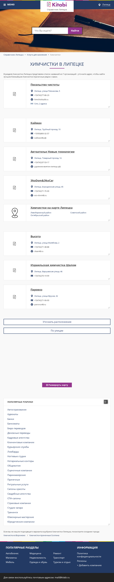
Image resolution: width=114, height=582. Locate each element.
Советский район (78, 212)
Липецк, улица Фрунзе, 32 (46, 296)
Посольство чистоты (45, 84)
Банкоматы (13, 423)
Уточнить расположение (57, 321)
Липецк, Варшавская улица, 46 (48, 271)
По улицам (57, 330)
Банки (10, 418)
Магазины (11, 557)
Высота (36, 236)
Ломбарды (13, 451)
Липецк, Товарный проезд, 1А (48, 158)
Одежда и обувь (38, 562)
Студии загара (15, 507)
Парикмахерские (16, 474)
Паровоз (36, 289)
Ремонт (57, 553)
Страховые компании (19, 503)
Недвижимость (38, 557)
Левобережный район (41, 212)
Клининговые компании (20, 442)
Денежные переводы (18, 432)
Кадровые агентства (18, 437)
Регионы (82, 560)
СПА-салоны (14, 498)
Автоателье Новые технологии (53, 151)
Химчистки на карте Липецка (52, 207)
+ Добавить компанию (89, 565)
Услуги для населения (37, 54)
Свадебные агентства (19, 493)
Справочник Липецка (57, 9)
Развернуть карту (58, 385)
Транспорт (59, 557)
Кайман (36, 123)
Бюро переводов (16, 428)
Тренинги (12, 512)
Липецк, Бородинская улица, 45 (48, 186)
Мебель (10, 562)
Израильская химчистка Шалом (53, 265)
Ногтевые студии (16, 456)
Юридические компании (21, 521)
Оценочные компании (19, 470)
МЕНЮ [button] (11, 4)
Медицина (35, 553)
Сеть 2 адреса (40, 103)
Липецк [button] (106, 4)
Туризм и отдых (62, 562)
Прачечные (13, 479)
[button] (5, 4)
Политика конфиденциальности (89, 555)
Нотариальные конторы (20, 461)
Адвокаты (12, 414)
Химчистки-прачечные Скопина (44, 535)
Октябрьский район (40, 215)
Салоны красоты (16, 488)
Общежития (13, 465)
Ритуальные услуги (17, 484)
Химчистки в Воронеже (14, 535)
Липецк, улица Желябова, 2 (46, 242)
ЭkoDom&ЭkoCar (42, 180)
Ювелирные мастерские (20, 517)
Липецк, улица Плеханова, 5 (47, 91)
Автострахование (16, 409)
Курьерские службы (18, 446)
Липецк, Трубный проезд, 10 (47, 129)
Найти (75, 30)
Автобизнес (12, 553)
